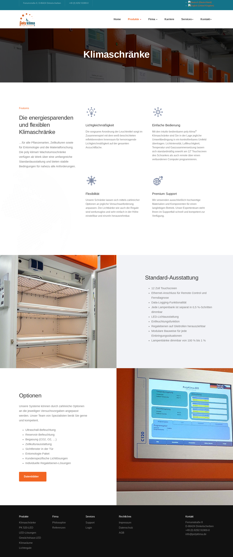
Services (186, 19)
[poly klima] (27, 19)
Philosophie (59, 522)
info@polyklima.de (195, 534)
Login (89, 527)
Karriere (169, 19)
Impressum (125, 522)
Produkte (134, 19)
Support (90, 522)
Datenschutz (126, 527)
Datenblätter (31, 476)
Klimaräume (26, 542)
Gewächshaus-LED (30, 537)
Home (117, 19)
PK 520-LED (26, 527)
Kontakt (205, 19)
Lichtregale (25, 548)
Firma (152, 19)
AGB (121, 532)
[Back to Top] (223, 547)
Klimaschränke (27, 522)
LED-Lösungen (27, 532)
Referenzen (58, 527)
